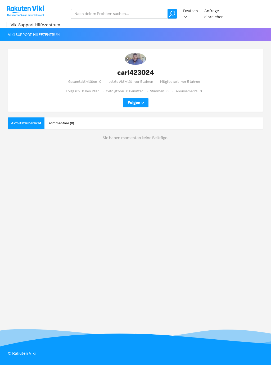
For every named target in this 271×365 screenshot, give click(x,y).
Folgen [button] (134, 102)
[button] (172, 14)
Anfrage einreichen (214, 13)
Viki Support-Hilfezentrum (35, 24)
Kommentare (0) (61, 123)
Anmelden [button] (254, 13)
